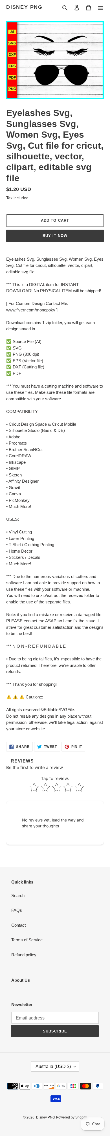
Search (18, 895)
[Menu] (100, 7)
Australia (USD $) (53, 1066)
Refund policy (23, 954)
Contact (18, 925)
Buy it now (55, 236)
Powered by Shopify (71, 1117)
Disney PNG (24, 7)
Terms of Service (27, 939)
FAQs (16, 910)
